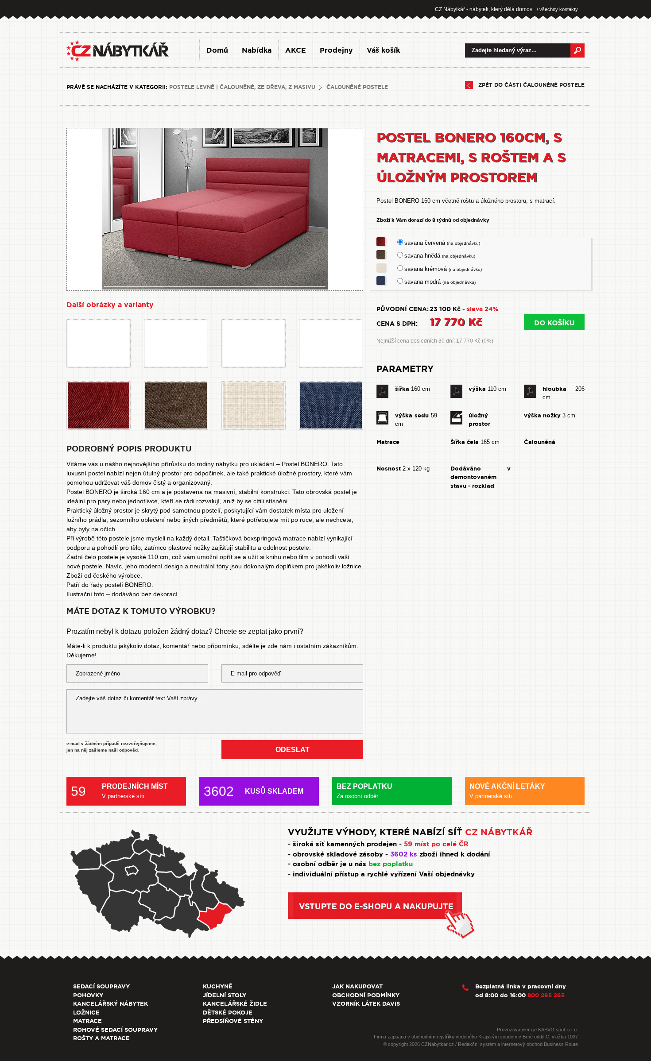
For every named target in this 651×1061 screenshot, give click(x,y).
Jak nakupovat (357, 986)
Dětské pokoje (227, 1012)
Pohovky (88, 995)
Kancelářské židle (235, 1003)
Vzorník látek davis (366, 1003)
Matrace (87, 1021)
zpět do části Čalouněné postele (531, 85)
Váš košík (383, 50)
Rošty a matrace (101, 1038)
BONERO (138, 584)
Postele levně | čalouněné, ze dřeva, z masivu (242, 87)
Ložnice (86, 1012)
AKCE (295, 50)
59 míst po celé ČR (436, 844)
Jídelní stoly (224, 995)
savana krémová (443, 269)
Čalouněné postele (357, 87)
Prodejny (336, 50)
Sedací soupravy (101, 986)
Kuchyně (217, 986)
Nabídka (256, 50)
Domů (217, 50)
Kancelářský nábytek (110, 1003)
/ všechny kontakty (557, 9)
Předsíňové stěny (233, 1021)
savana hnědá (439, 255)
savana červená (442, 242)
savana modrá (440, 281)
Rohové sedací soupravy (115, 1030)
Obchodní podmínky (365, 995)
